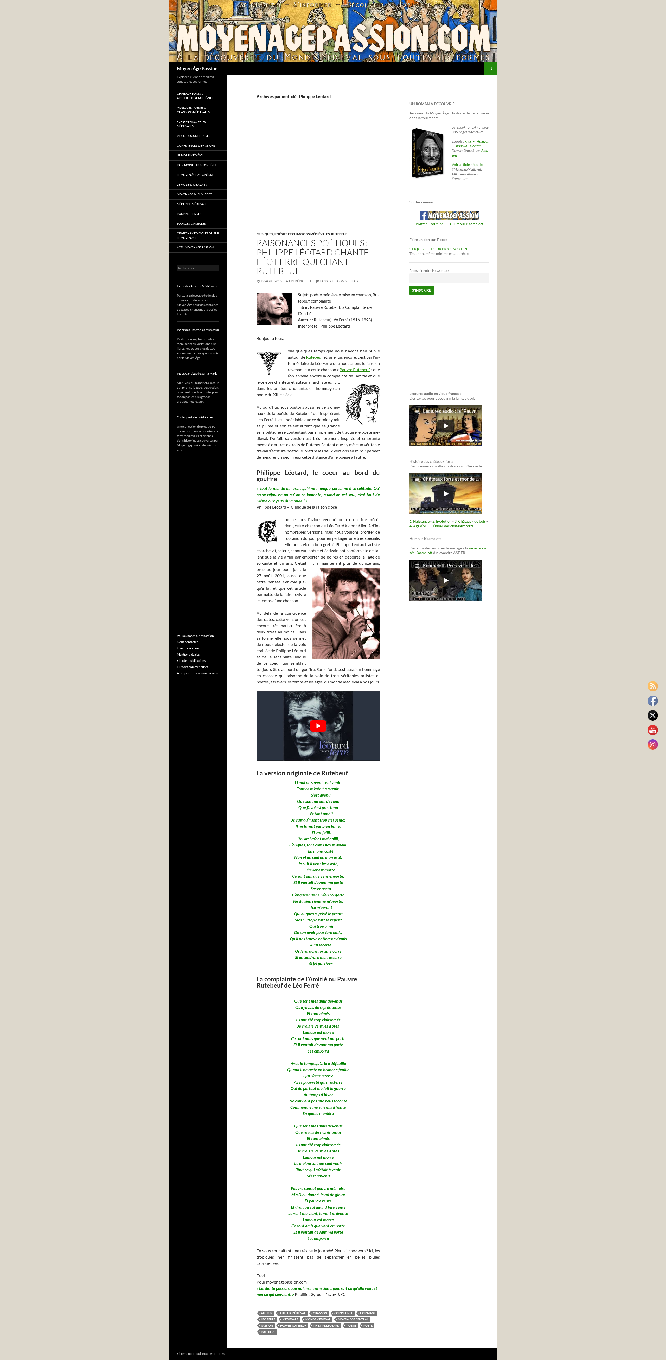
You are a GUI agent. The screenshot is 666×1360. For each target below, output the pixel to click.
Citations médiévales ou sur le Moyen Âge (198, 235)
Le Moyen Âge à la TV (192, 184)
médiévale (290, 1319)
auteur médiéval (293, 1313)
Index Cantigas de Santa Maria (197, 373)
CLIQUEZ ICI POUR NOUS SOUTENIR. (440, 249)
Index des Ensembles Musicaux (198, 330)
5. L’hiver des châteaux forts (451, 526)
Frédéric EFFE (300, 281)
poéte (368, 1325)
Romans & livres (189, 213)
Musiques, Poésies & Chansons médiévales (193, 110)
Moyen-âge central (353, 1319)
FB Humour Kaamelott (464, 224)
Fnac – (470, 141)
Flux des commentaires (192, 667)
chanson (320, 1313)
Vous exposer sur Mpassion (195, 636)
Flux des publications (191, 661)
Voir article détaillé (467, 164)
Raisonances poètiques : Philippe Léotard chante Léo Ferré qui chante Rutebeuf (313, 257)
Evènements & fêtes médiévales (191, 124)
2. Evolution (442, 521)
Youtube (437, 224)
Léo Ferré (268, 1319)
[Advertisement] (314, 171)
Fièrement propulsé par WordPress (201, 1354)
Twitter (421, 224)
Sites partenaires (188, 648)
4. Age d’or (418, 526)
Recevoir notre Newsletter (429, 271)
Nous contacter (187, 642)
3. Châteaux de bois (470, 521)
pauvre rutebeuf (293, 1325)
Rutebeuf (339, 234)
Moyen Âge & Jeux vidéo (194, 194)
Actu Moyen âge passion (195, 247)
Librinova (460, 146)
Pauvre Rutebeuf (355, 369)
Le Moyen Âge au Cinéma (195, 174)
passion (267, 1325)
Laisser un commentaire (340, 281)
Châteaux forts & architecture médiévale (195, 96)
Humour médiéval (190, 155)
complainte (343, 1313)
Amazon (483, 141)
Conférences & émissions (196, 145)
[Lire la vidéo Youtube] (318, 726)
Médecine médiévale (192, 204)
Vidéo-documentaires (193, 135)
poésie (351, 1325)
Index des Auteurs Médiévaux (197, 286)
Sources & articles (191, 223)
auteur (266, 1313)
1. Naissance (419, 521)
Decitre (475, 146)
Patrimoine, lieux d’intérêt (196, 165)
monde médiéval (318, 1319)
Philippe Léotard (326, 1325)
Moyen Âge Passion (197, 68)
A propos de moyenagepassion (197, 673)
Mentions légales (188, 654)
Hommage (367, 1313)
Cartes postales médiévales (195, 417)
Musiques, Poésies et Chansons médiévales (293, 234)
